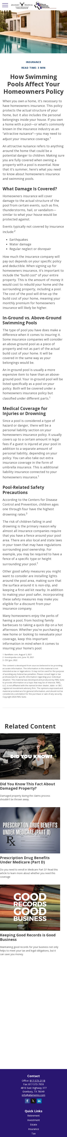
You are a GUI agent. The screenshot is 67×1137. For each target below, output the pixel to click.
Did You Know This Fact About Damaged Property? (27, 786)
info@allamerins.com (33, 1095)
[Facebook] (27, 1101)
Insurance (33, 1129)
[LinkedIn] (39, 1101)
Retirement (33, 1115)
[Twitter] (33, 1101)
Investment (33, 1120)
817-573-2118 (37, 1080)
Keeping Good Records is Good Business (28, 937)
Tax (33, 1133)
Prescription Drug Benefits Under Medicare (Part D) (25, 859)
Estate (33, 1124)
